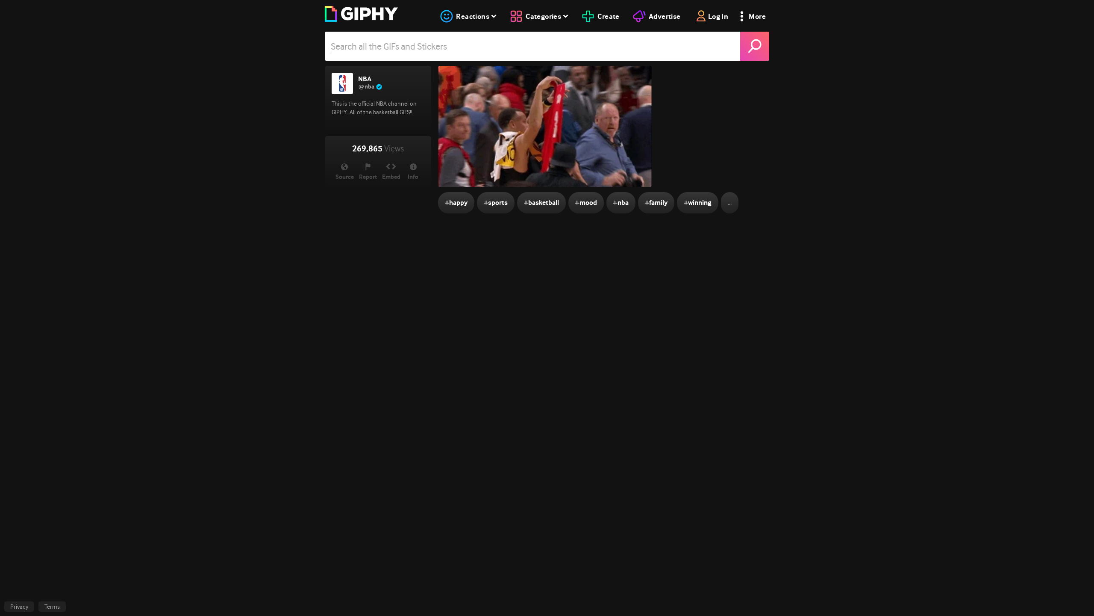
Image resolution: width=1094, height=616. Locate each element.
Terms (52, 606)
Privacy (19, 606)
